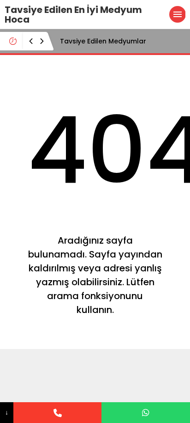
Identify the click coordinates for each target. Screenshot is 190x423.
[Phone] (57, 412)
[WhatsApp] (145, 412)
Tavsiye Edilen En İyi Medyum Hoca (73, 14)
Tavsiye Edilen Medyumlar (103, 41)
